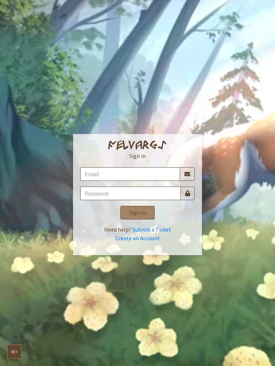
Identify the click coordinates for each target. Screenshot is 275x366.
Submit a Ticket (151, 229)
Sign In (137, 212)
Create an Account (137, 238)
